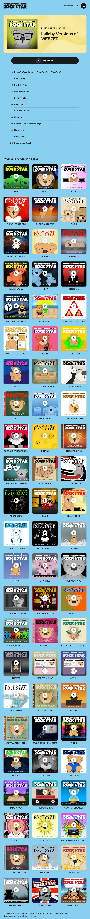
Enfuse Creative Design (26, 916)
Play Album (47, 61)
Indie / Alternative (53, 28)
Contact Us (68, 6)
